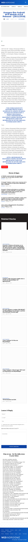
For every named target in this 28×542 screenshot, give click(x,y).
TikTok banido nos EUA (9, 399)
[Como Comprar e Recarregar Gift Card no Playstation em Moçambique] (14, 357)
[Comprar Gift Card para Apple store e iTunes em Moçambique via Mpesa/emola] (14, 266)
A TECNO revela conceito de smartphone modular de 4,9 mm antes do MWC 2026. (12, 176)
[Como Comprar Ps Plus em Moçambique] (14, 327)
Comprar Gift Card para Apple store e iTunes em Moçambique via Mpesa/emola (14, 280)
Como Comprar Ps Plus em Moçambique (10, 341)
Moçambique (5, 277)
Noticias (3, 178)
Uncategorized (4, 194)
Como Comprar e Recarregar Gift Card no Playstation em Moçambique (14, 370)
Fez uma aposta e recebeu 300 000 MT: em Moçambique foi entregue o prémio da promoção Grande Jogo (14, 311)
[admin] (4, 19)
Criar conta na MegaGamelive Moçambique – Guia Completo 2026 (12, 205)
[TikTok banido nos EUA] (14, 387)
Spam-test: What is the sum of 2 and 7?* (10, 428)
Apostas (3, 201)
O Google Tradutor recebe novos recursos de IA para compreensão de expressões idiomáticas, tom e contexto (13, 183)
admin (4, 252)
